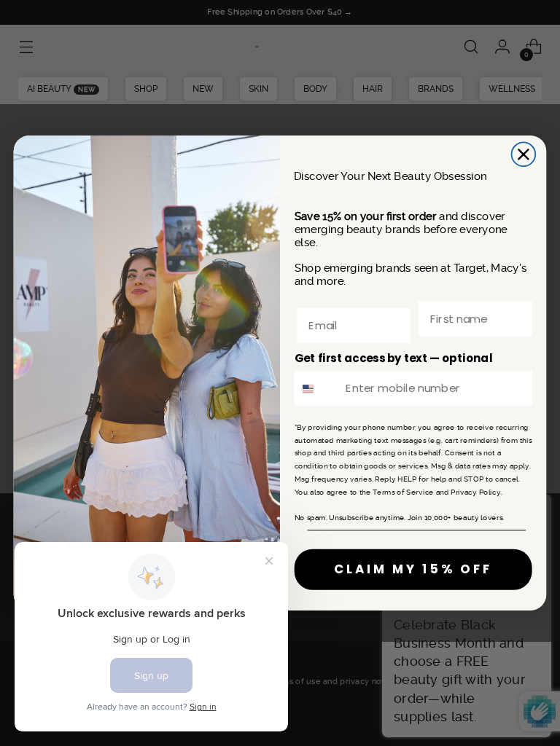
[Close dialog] (524, 155)
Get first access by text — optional (394, 358)
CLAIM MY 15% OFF (412, 568)
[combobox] (317, 388)
